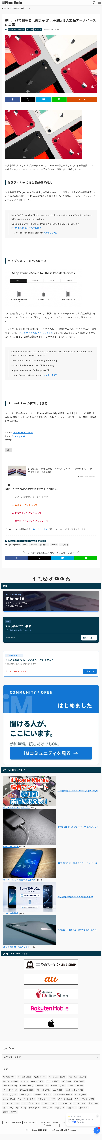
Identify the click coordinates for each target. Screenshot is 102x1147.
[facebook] (34, 578)
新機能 (34, 1108)
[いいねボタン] (8, 450)
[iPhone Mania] (12, 2)
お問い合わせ (29, 1123)
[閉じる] (97, 1116)
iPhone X (43, 1090)
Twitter (25, 1094)
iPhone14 (10, 1090)
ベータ (80, 1103)
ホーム (6, 1123)
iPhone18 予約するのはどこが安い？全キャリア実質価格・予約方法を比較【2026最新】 (60, 470)
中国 (93, 1103)
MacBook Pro (74, 1090)
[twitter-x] (39, 578)
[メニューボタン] (99, 2)
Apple (25, 545)
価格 (8, 1108)
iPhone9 (30, 29)
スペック (65, 1099)
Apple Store (57, 1077)
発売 (71, 1108)
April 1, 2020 (50, 233)
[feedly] (62, 578)
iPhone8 (42, 1086)
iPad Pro (10, 1086)
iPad (79, 1081)
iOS (66, 1081)
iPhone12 (58, 1086)
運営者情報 (16, 1123)
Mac (58, 1090)
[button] (12, 99)
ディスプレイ (30, 1103)
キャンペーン (26, 1099)
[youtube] (56, 578)
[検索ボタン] (94, 2)
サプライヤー (46, 1099)
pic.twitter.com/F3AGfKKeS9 (26, 228)
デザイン (49, 1103)
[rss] (67, 578)
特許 (60, 1108)
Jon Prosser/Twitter (23, 432)
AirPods (9, 1077)
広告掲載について (51, 1125)
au (24, 1081)
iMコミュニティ (40, 529)
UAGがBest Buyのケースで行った (35, 333)
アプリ (80, 1094)
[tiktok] (51, 578)
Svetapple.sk (18, 436)
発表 (83, 1108)
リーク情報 (64, 545)
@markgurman (14, 545)
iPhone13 (76, 1086)
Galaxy (37, 1081)
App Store (10, 1081)
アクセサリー (42, 1094)
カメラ (9, 1099)
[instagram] (45, 578)
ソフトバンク (11, 1103)
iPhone (26, 1086)
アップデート (63, 1094)
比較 (47, 1108)
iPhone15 (26, 1090)
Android (24, 1077)
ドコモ (65, 1103)
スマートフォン (84, 1099)
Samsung (10, 1094)
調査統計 (10, 1112)
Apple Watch (77, 1077)
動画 (21, 1108)
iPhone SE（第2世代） (16, 29)
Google (53, 1081)
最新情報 (38, 29)
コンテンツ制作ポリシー (48, 1123)
